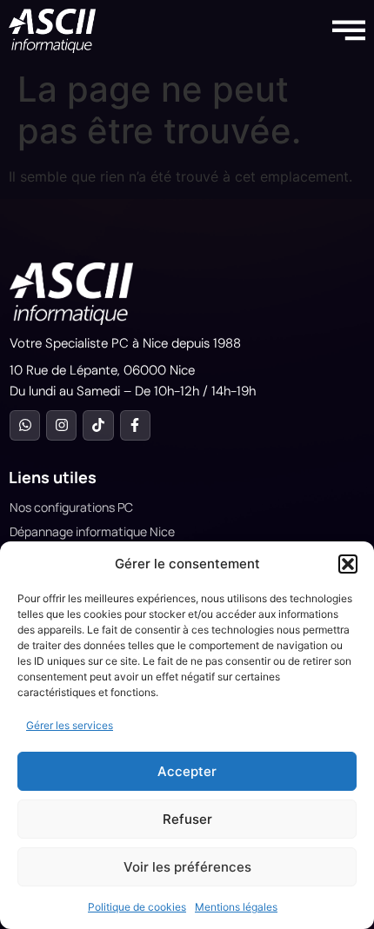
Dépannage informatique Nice (92, 531)
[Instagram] (61, 425)
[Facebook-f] (135, 425)
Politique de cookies (137, 906)
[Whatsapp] (25, 425)
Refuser (187, 819)
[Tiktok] (98, 425)
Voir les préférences (187, 867)
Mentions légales (236, 906)
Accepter (187, 771)
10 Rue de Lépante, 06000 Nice (102, 370)
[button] (348, 564)
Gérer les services (69, 725)
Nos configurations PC (71, 507)
